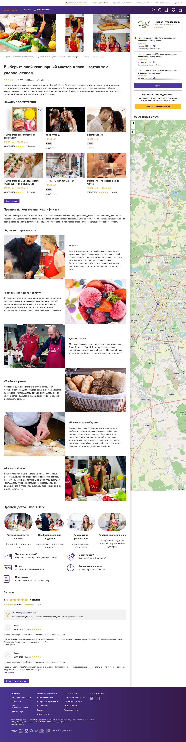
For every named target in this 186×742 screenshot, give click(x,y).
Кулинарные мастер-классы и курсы (65, 57)
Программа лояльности (73, 702)
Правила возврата (71, 710)
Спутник (170, 490)
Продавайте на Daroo (100, 3)
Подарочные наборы (144, 3)
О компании (15, 693)
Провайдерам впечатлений (74, 698)
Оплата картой (43, 706)
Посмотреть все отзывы (16, 681)
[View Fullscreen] (133, 132)
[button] (158, 303)
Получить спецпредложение (158, 106)
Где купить (178, 3)
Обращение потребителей (21, 698)
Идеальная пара (95, 135)
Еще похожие (11, 201)
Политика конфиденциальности (19, 706)
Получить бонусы (17, 712)
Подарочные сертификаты (122, 3)
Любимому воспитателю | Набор (61, 181)
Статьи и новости (70, 706)
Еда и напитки (42, 57)
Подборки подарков (45, 698)
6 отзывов (19, 80)
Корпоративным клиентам (76, 3)
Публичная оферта (44, 714)
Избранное (44, 80)
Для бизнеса (16, 702)
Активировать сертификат (47, 693)
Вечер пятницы (53, 135)
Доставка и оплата (163, 3)
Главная (7, 57)
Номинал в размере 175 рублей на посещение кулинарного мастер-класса (34, 635)
